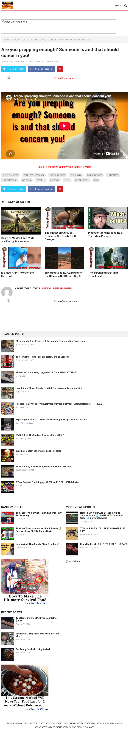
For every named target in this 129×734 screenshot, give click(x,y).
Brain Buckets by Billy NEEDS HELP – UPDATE (103, 544)
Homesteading (9, 180)
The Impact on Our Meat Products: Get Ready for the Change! (61, 236)
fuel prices (76, 175)
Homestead (113, 175)
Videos (16, 40)
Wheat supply (81, 180)
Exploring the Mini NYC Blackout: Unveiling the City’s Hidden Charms (51, 419)
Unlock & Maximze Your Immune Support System (64, 166)
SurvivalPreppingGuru (12, 61)
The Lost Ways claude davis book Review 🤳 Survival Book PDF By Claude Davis (38, 529)
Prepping (54, 180)
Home (7, 40)
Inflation (26, 180)
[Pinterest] (60, 69)
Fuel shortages (94, 175)
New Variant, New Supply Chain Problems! (37, 544)
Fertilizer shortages (34, 175)
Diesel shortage (10, 175)
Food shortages (57, 175)
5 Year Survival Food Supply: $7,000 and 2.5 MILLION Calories (47, 482)
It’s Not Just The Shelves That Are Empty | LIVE (40, 435)
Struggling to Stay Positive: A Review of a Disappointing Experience (50, 341)
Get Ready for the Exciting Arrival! (33, 649)
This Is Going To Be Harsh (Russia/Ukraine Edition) (42, 357)
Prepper (41, 180)
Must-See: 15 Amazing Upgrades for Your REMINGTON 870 (46, 372)
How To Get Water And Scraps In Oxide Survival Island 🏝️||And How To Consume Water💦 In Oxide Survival (101, 515)
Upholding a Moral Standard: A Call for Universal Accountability (49, 388)
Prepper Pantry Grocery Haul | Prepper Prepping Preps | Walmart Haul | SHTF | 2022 (59, 404)
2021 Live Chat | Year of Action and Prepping (38, 451)
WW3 (96, 180)
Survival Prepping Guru (26, 723)
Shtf (67, 180)
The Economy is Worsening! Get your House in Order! (43, 466)
